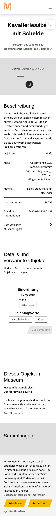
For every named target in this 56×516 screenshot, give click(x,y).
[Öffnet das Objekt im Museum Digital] (51, 225)
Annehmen (40, 503)
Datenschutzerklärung (17, 495)
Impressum (38, 495)
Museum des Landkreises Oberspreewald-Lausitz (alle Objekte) (26, 47)
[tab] (28, 511)
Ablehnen (15, 503)
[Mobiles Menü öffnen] (50, 7)
